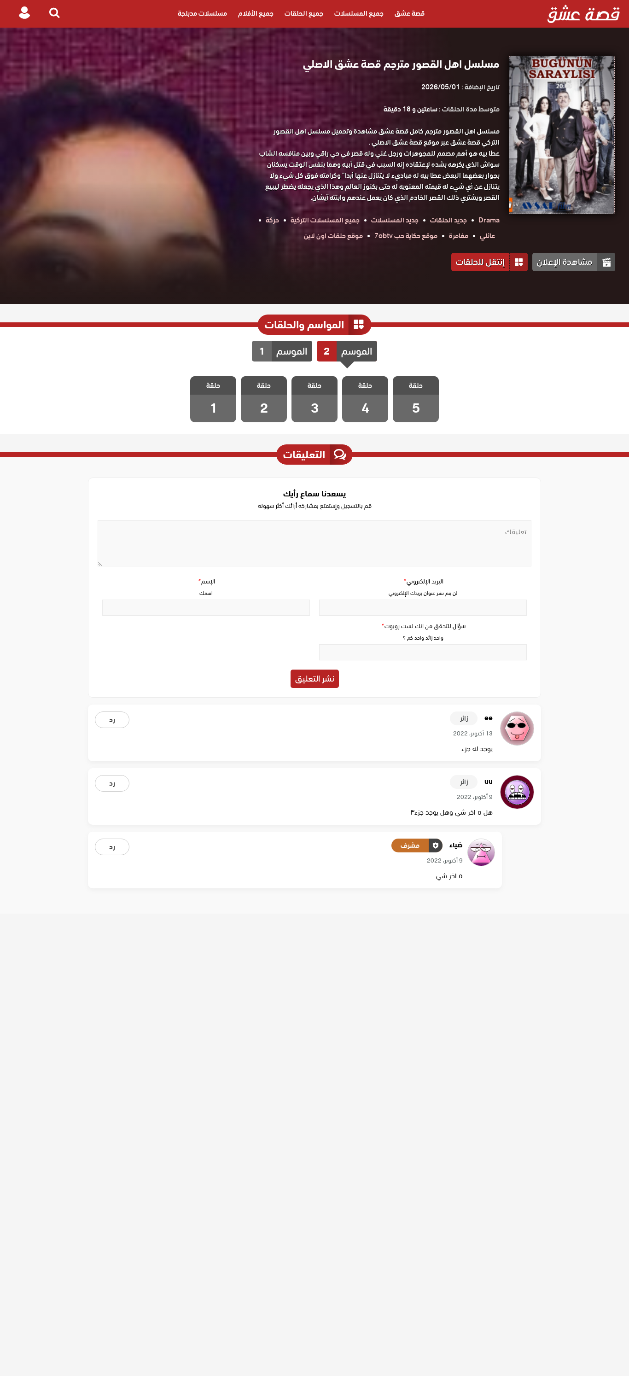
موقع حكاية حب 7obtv (405, 235)
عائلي (487, 235)
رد (112, 719)
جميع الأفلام (256, 13)
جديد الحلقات (448, 220)
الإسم (206, 581)
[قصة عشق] (583, 14)
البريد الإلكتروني (423, 581)
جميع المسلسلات (359, 13)
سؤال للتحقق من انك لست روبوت (423, 626)
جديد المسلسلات (395, 220)
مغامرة (458, 235)
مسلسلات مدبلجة (202, 13)
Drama (489, 220)
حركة (272, 220)
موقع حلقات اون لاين (333, 235)
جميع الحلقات (304, 13)
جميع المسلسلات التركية (325, 220)
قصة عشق (410, 13)
